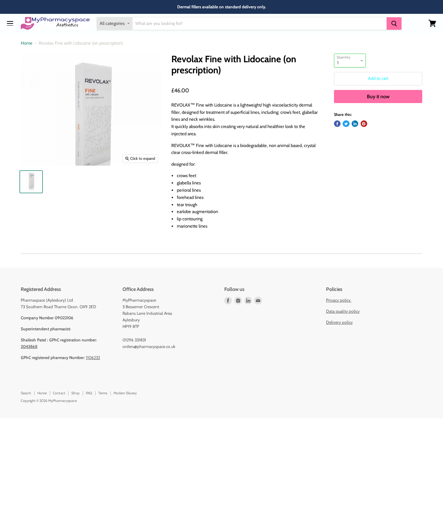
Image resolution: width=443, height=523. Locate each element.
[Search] (394, 23)
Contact (59, 393)
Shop (75, 393)
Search (26, 393)
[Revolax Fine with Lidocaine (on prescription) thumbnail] (31, 182)
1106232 (93, 357)
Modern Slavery (125, 393)
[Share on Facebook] (337, 123)
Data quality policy (343, 311)
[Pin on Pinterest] (364, 123)
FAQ (89, 393)
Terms (102, 393)
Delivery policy (339, 322)
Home (27, 43)
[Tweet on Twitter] (346, 123)
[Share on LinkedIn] (355, 123)
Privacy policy (339, 300)
